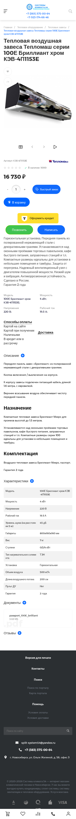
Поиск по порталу (38, 687)
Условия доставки (38, 717)
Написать (51, 229)
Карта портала (38, 693)
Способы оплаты (18, 322)
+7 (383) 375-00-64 (38, 13)
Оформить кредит (42, 218)
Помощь (38, 704)
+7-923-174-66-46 (38, 17)
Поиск (38, 679)
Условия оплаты (38, 712)
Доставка (45, 332)
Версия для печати (38, 657)
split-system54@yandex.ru (38, 742)
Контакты (38, 668)
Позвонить (19, 229)
